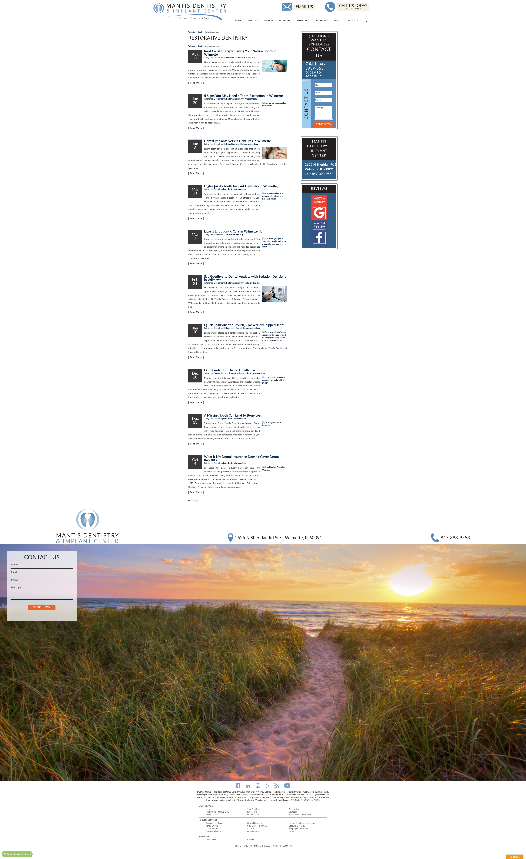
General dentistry (221, 373)
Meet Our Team (212, 815)
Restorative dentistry (246, 58)
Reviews (250, 840)
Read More (196, 83)
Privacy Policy (253, 815)
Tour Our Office (253, 809)
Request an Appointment (19, 854)
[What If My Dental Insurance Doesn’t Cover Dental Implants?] (274, 475)
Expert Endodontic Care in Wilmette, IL (233, 231)
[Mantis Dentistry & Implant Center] (189, 12)
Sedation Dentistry (297, 826)
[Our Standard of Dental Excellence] (274, 385)
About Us (252, 21)
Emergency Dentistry (214, 831)
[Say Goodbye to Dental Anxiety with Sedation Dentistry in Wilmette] (274, 294)
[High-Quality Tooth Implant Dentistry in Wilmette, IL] (274, 200)
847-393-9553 (323, 174)
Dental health (219, 58)
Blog (337, 21)
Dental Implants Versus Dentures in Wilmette (237, 141)
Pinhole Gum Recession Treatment (303, 823)
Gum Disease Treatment (257, 826)
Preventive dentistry (237, 373)
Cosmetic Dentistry (213, 823)
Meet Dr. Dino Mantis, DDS (217, 812)
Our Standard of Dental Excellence (229, 370)
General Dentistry (254, 823)
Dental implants (232, 144)
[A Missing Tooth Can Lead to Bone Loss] (274, 430)
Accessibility (294, 809)
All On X (250, 829)
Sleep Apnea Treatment (298, 829)
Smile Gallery (210, 840)
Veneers (292, 831)
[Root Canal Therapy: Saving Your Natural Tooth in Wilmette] (274, 66)
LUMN (286, 846)
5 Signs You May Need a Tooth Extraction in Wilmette (243, 96)
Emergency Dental (233, 328)
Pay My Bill (322, 21)
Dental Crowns (211, 826)
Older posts (193, 501)
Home (238, 21)
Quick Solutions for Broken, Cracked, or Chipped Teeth (244, 325)
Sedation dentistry (252, 283)
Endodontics (231, 58)
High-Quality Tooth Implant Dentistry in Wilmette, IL (242, 186)
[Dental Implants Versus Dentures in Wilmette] (274, 153)
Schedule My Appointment (300, 815)
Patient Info (303, 21)
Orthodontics (253, 831)
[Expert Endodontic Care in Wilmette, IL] (274, 245)
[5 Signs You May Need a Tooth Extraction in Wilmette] (274, 110)
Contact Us (352, 21)
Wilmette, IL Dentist (195, 32)
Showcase (285, 21)
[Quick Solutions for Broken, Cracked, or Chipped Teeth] (274, 338)
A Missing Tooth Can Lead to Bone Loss (233, 415)
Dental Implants (212, 829)
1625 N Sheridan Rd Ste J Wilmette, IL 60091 (278, 538)
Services (268, 21)
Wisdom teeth (251, 99)
